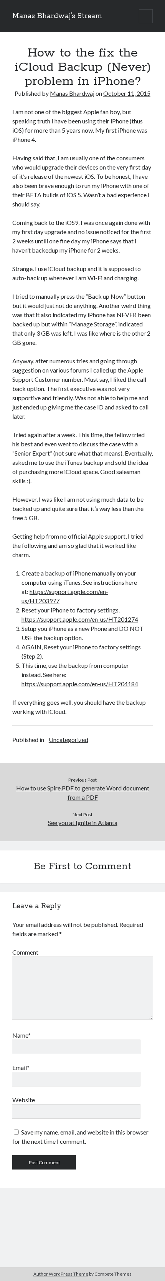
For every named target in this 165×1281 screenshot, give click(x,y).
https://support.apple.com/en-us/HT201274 (79, 619)
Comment (25, 952)
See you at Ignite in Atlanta (82, 822)
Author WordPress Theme (60, 1274)
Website (23, 1099)
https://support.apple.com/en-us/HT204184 (79, 683)
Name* (21, 1035)
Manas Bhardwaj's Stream (57, 16)
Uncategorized (68, 739)
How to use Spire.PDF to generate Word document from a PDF (82, 792)
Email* (21, 1067)
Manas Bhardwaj (72, 93)
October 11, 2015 (126, 93)
